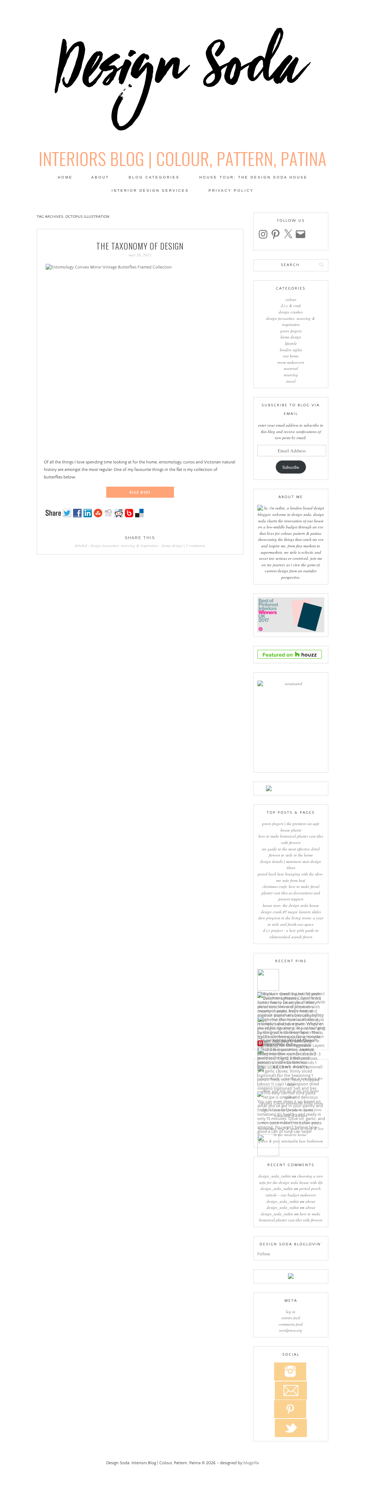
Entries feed (291, 1317)
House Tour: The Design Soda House (253, 177)
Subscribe (290, 467)
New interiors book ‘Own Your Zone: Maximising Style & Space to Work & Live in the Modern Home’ (291, 1128)
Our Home (291, 355)
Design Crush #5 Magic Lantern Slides (291, 911)
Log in (290, 1311)
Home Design (172, 545)
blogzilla (251, 1463)
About (100, 177)
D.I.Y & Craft (291, 305)
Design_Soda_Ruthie (274, 1176)
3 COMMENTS (195, 545)
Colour (291, 299)
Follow (263, 1254)
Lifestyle (291, 343)
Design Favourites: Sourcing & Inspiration (124, 545)
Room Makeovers (290, 362)
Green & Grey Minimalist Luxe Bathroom (290, 1141)
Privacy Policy (231, 190)
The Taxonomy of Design (140, 246)
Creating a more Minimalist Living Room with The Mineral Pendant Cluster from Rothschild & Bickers (291, 1109)
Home (65, 177)
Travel (290, 381)
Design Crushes (291, 312)
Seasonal (291, 368)
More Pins (273, 1043)
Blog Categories (154, 177)
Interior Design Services (150, 190)
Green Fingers (291, 330)
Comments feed (291, 1324)
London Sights (291, 349)
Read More (140, 492)
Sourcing (291, 374)
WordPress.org (290, 1330)
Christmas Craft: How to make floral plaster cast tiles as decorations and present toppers (291, 893)
